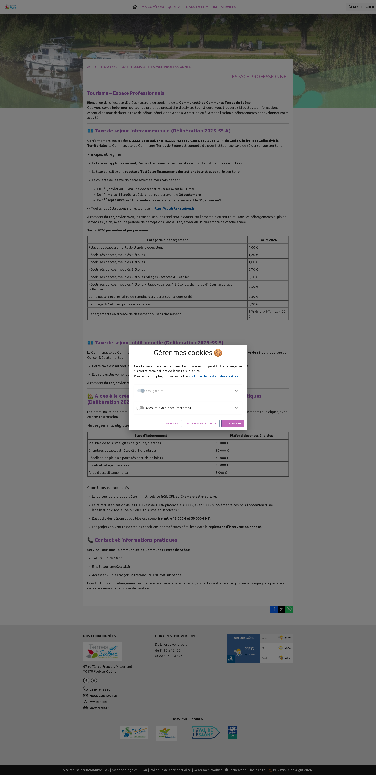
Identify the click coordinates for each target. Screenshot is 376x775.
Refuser (172, 423)
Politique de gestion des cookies (213, 376)
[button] (188, 391)
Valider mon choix (201, 423)
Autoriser (233, 423)
